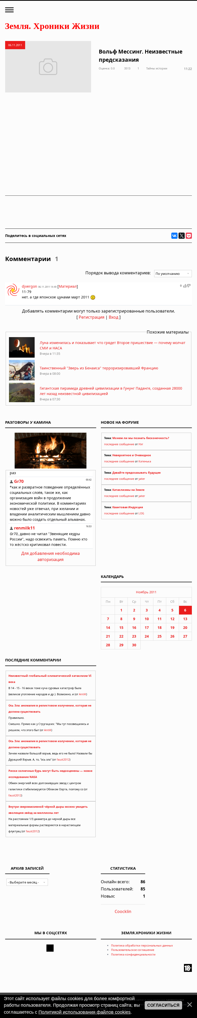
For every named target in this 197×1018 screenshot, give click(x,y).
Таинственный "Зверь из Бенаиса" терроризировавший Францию (99, 368)
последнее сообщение (119, 444)
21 (108, 636)
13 (185, 618)
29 (121, 644)
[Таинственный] (22, 379)
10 (147, 618)
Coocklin (123, 911)
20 (185, 627)
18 (159, 627)
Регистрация (91, 317)
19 (172, 627)
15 (121, 627)
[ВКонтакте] (174, 236)
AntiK (82, 694)
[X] (182, 236)
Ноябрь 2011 (146, 592)
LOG (141, 513)
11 (159, 618)
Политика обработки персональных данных (142, 945)
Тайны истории (156, 68)
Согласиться (163, 1005)
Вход (113, 317)
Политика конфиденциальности (133, 954)
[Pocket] (189, 236)
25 (159, 636)
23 (134, 636)
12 (172, 618)
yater (142, 479)
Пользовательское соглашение (132, 950)
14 (108, 627)
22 (121, 636)
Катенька (145, 461)
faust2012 (63, 759)
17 (147, 627)
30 (134, 644)
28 (108, 644)
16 (134, 627)
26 (172, 636)
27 (185, 636)
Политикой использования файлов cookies (84, 1012)
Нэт (141, 444)
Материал (68, 286)
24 (147, 636)
